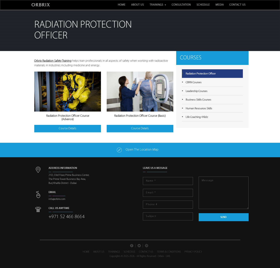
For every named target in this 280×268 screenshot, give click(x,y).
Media (220, 4)
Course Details (67, 128)
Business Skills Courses (198, 99)
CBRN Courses (194, 82)
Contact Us (238, 4)
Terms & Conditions (169, 251)
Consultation (181, 4)
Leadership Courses (196, 91)
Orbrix (40, 4)
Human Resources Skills (199, 108)
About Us (137, 4)
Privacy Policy (193, 251)
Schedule (203, 4)
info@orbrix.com (57, 199)
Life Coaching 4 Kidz (197, 117)
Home (122, 4)
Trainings (157, 4)
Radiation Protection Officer (201, 73)
